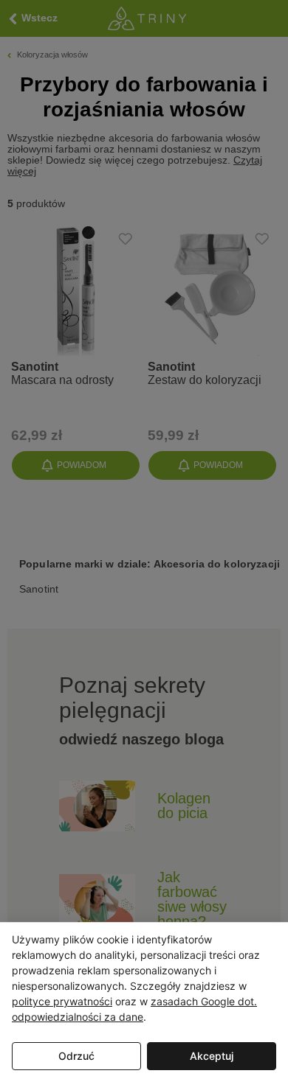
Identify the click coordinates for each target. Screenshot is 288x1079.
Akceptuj (211, 1056)
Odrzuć (76, 1056)
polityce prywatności (62, 1001)
